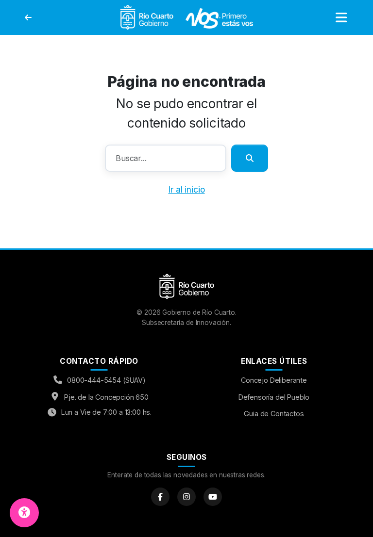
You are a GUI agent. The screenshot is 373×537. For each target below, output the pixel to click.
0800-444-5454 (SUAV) (106, 380)
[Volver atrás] (28, 17)
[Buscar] (249, 158)
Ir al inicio (186, 189)
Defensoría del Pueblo (274, 397)
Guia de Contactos (274, 413)
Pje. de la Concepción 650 (106, 397)
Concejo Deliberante (274, 380)
